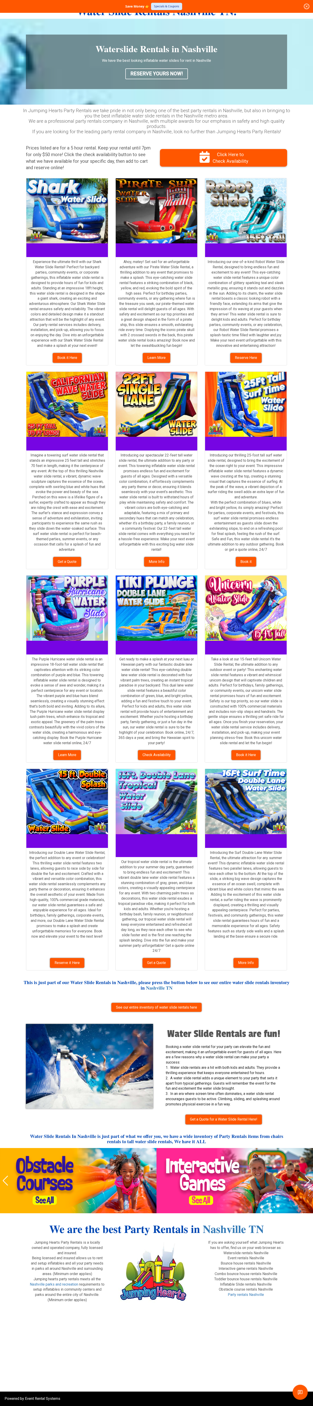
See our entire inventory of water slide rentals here (156, 1007)
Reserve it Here (67, 963)
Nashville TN (159, 987)
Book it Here (67, 358)
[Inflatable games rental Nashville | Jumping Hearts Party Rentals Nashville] (234, 1180)
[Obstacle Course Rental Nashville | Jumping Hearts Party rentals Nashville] (78, 1180)
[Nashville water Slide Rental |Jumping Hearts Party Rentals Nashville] (67, 608)
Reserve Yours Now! (156, 73)
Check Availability (157, 755)
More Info (157, 561)
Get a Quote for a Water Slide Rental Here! (223, 1119)
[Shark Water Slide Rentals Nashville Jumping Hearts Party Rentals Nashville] (67, 211)
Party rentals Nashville (246, 1294)
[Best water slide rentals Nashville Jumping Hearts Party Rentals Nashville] (89, 1066)
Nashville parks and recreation (54, 1284)
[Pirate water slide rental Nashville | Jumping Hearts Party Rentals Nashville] (156, 211)
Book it (246, 561)
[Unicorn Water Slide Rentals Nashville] (246, 608)
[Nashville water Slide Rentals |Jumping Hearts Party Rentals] (156, 404)
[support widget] (300, 1392)
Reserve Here (246, 358)
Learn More (156, 358)
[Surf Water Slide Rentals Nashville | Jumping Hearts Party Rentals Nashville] (67, 404)
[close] (306, 6)
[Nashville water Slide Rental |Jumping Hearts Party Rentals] (156, 801)
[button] (5, 1181)
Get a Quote (67, 561)
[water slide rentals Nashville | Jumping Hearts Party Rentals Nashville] (246, 404)
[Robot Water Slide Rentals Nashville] (246, 211)
